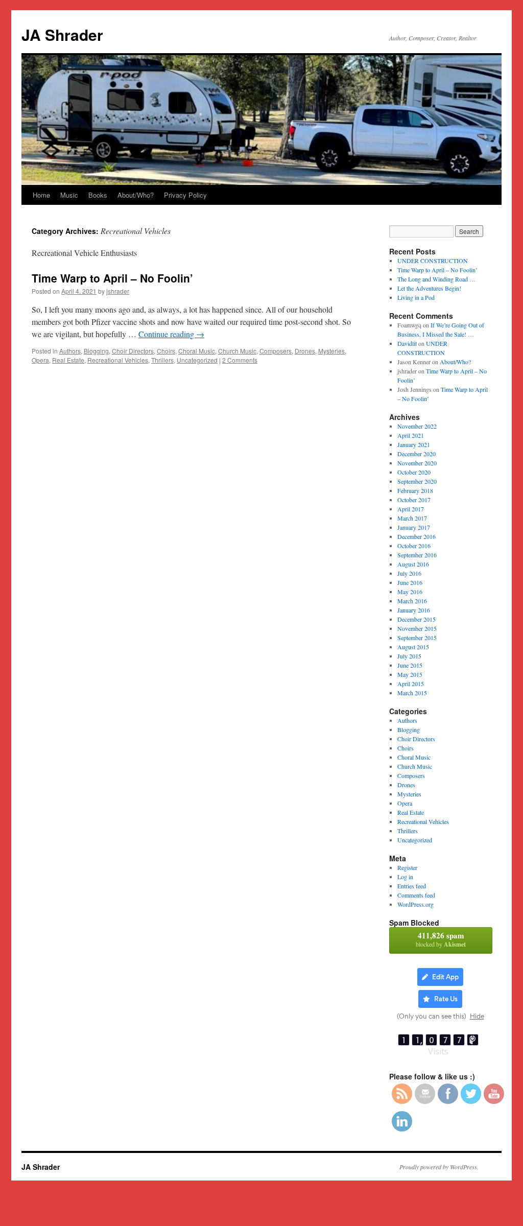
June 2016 (409, 582)
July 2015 (409, 656)
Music (69, 195)
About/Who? (135, 195)
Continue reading (171, 333)
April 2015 (410, 683)
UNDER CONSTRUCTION (432, 260)
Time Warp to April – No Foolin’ (112, 278)
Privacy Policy (185, 195)
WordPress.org (415, 904)
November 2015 (417, 628)
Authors (70, 350)
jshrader (117, 291)
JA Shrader (62, 34)
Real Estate (68, 360)
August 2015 (413, 647)
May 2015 (409, 674)
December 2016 (416, 536)
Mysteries (331, 350)
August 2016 (413, 564)
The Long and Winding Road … (436, 279)
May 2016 (409, 591)
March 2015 (412, 693)
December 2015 (416, 619)
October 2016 (414, 545)
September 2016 (417, 555)
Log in (405, 877)
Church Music (237, 350)
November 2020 (417, 463)
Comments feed (416, 895)
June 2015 (409, 665)
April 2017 (410, 509)
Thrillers (162, 360)
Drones (305, 350)
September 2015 (417, 637)
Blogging (96, 350)
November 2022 (417, 426)
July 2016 (409, 573)
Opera (40, 360)
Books (97, 195)
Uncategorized (197, 360)
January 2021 (413, 444)
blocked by (441, 939)
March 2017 (412, 518)
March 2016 (412, 601)
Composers (275, 350)
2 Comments (239, 360)
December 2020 (416, 454)
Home (41, 195)
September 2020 (417, 481)
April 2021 (410, 435)
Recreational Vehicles (117, 360)
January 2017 (413, 527)
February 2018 (415, 490)
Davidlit (407, 343)
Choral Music (196, 350)
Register (407, 867)
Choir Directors (133, 350)
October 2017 (414, 500)
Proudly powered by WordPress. (439, 1167)
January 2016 (413, 610)
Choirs (166, 350)
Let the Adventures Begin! (429, 288)
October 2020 (414, 472)
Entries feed (411, 886)
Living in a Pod (416, 297)
